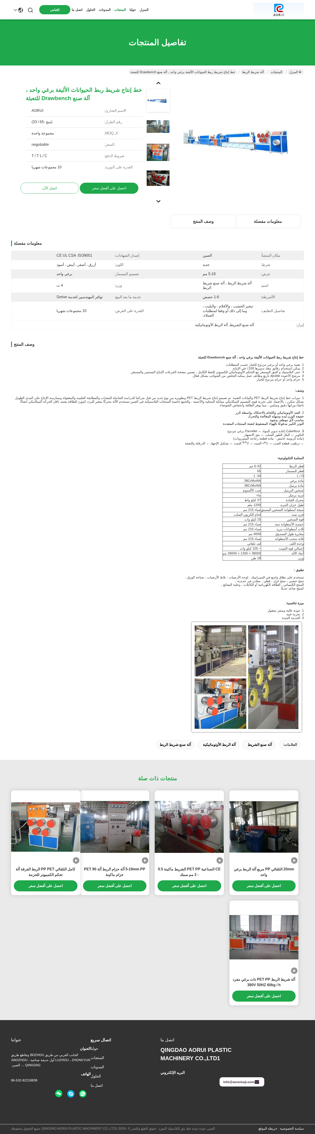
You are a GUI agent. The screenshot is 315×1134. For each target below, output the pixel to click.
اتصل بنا (77, 10)
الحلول (90, 10)
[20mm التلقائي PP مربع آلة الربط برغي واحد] (264, 827)
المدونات (105, 10)
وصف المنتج (203, 221)
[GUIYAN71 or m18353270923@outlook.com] (71, 1094)
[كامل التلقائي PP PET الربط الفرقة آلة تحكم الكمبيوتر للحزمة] (45, 827)
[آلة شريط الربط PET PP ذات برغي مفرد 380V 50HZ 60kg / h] (264, 937)
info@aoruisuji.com (238, 1082)
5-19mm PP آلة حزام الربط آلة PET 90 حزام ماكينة (114, 872)
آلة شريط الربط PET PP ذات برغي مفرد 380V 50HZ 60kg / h (264, 982)
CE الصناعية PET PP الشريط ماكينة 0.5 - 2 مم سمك (189, 872)
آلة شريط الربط (253, 72)
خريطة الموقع (268, 1128)
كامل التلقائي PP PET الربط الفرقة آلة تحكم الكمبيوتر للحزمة (45, 872)
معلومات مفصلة (268, 221)
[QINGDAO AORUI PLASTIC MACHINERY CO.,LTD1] (278, 10)
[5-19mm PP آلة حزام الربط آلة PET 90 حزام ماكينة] (114, 827)
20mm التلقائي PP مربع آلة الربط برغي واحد (264, 872)
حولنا (133, 10)
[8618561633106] (83, 1094)
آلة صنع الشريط (260, 745)
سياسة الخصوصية (292, 1128)
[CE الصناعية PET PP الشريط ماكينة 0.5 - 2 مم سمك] (189, 827)
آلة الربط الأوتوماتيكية (219, 745)
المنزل (144, 10)
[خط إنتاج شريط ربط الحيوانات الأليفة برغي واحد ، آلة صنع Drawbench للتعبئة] (242, 141)
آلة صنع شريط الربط (175, 745)
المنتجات (120, 10)
